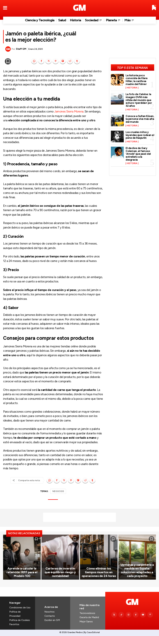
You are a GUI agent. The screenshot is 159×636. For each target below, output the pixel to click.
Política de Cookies (19, 620)
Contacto (49, 616)
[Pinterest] (55, 61)
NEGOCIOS (58, 491)
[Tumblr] (77, 61)
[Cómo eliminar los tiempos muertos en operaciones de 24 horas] (99, 557)
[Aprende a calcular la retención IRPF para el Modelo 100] (22, 557)
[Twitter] (114, 615)
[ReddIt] (70, 61)
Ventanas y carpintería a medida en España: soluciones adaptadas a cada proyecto (137, 570)
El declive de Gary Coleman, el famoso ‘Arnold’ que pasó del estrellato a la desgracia (138, 153)
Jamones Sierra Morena (69, 111)
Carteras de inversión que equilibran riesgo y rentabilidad (60, 572)
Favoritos (14, 624)
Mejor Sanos (86, 621)
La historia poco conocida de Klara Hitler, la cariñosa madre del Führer (137, 80)
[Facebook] (41, 61)
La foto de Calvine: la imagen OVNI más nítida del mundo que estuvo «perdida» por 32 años (139, 100)
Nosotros (49, 611)
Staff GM (21, 49)
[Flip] (63, 61)
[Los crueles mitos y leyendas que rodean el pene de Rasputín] (117, 136)
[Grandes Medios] (79, 8)
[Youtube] (143, 615)
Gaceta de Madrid (89, 617)
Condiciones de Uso (19, 607)
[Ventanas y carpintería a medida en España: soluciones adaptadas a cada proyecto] (137, 557)
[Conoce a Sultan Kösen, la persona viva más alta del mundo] (117, 120)
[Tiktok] (121, 615)
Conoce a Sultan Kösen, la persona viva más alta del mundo (140, 118)
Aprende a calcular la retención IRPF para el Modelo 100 (22, 572)
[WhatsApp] (34, 61)
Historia (132, 88)
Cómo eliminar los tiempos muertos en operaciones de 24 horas (99, 572)
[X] (48, 61)
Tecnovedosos (87, 613)
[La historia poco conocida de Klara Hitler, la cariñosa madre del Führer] (117, 80)
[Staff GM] (8, 49)
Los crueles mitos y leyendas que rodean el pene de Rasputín (140, 134)
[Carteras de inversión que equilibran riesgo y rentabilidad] (60, 557)
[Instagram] (128, 615)
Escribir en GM (52, 620)
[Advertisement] (79, 517)
